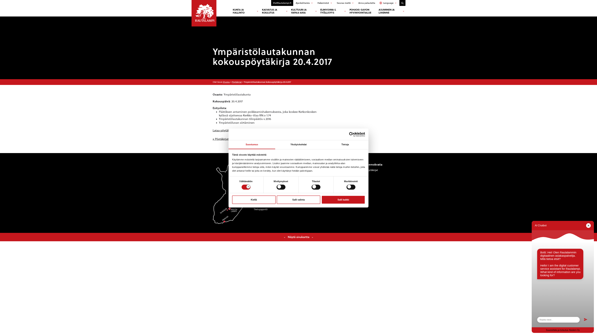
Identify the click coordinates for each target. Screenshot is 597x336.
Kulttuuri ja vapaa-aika (299, 11)
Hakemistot (323, 3)
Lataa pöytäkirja (223, 130)
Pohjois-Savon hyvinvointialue (360, 11)
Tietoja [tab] (345, 144)
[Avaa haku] (402, 3)
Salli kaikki (343, 199)
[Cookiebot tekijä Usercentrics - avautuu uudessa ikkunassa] (351, 134)
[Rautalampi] (204, 13)
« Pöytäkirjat (221, 139)
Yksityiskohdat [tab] (298, 144)
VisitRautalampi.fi (282, 3)
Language (388, 3)
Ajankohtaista (303, 3)
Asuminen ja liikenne (387, 11)
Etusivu (226, 82)
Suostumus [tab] (252, 144)
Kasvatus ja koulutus (269, 11)
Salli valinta (298, 199)
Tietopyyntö (261, 209)
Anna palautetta (366, 3)
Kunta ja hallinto (238, 11)
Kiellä (254, 199)
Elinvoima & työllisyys (328, 11)
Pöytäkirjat (237, 82)
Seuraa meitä (344, 3)
